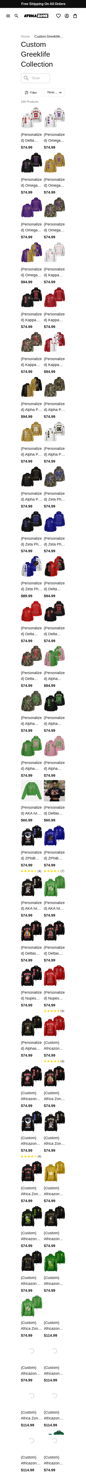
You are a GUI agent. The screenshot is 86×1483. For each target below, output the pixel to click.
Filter (33, 92)
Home (25, 36)
